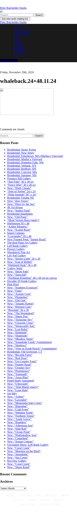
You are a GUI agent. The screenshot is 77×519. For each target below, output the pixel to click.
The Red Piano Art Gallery (22, 242)
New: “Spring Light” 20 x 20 (23, 258)
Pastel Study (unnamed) (20, 380)
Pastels (51, 496)
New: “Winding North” (20, 412)
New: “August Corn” (19, 294)
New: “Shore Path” (18, 271)
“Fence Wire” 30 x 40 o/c (21, 184)
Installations (21, 50)
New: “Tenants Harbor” (20, 303)
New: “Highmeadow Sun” (22, 435)
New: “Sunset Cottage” (20, 441)
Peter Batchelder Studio (13, 22)
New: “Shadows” (17, 345)
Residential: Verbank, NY (21, 165)
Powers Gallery (16, 249)
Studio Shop (21, 34)
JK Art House (15, 207)
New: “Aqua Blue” (18, 377)
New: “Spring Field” (19, 210)
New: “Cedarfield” (17, 438)
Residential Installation (20, 213)
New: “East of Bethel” (20, 261)
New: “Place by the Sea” (21, 204)
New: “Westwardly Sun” (21, 326)
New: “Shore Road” (18, 467)
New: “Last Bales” (17, 329)
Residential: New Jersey (20, 152)
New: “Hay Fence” (18, 200)
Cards (19, 500)
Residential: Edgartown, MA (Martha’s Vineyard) (35, 156)
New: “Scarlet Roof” (19, 229)
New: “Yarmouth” (17, 374)
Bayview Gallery (17, 460)
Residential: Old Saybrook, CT (24, 351)
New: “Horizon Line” (19, 306)
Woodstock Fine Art (18, 252)
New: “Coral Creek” (18, 447)
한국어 (18, 54)
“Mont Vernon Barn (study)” (23, 220)
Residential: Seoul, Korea (21, 149)
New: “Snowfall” (17, 274)
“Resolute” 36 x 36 (18, 310)
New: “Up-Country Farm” (22, 361)
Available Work (23, 31)
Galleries (19, 47)
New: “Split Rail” (17, 428)
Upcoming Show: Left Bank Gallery (28, 444)
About (17, 41)
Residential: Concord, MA (22, 172)
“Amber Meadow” (17, 226)
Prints (66, 496)
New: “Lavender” (17, 399)
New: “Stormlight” (17, 454)
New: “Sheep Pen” (18, 316)
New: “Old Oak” (17, 300)
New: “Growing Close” (20, 322)
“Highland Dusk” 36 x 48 (21, 265)
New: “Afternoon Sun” (20, 425)
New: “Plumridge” (17, 297)
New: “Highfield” (17, 332)
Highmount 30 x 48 (18, 223)
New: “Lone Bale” (17, 390)
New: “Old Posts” (17, 217)
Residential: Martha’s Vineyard (24, 159)
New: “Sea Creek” (17, 457)
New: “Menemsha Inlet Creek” (24, 403)
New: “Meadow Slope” (20, 338)
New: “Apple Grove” (19, 419)
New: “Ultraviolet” (18, 383)
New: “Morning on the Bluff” (24, 451)
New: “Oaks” (15, 290)
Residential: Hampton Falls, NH (25, 162)
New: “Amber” (16, 396)
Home (17, 28)
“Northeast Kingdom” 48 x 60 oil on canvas (32, 277)
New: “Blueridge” (17, 406)
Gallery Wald (14, 268)
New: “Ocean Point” (19, 431)
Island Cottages (16, 233)
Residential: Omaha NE (20, 197)
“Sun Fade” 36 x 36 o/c (20, 181)
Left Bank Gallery (17, 245)
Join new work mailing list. (15, 18)
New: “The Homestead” (21, 313)
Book (32, 500)
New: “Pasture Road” (19, 364)
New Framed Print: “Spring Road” (26, 239)
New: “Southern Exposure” (22, 287)
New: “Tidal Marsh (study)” (23, 387)
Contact (18, 44)
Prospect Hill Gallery (19, 178)
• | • (16, 37)
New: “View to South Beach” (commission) (32, 348)
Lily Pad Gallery (16, 255)
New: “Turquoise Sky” (20, 319)
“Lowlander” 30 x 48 (19, 236)
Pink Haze (13, 284)
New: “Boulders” (17, 422)
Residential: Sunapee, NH (22, 175)
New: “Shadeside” (17, 335)
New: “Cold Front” (18, 409)
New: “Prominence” (18, 370)
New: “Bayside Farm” (19, 354)
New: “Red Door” (17, 358)
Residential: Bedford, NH (21, 168)
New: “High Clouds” (19, 188)
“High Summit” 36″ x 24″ (22, 194)
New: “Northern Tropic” (21, 415)
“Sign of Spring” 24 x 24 (21, 191)
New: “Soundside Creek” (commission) (29, 342)
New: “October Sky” (19, 367)
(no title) (12, 393)
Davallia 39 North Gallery (22, 281)
